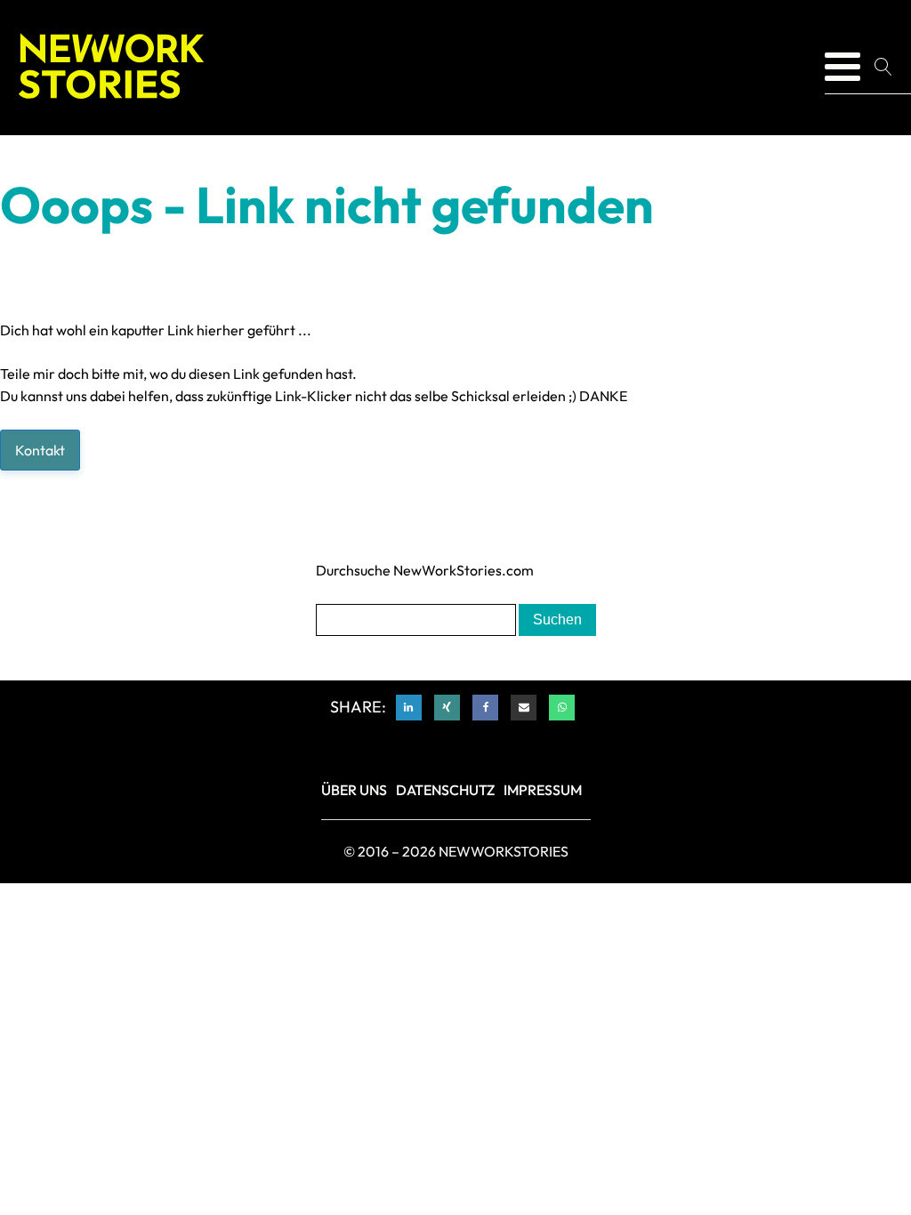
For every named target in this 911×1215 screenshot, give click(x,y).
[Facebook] (485, 707)
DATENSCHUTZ (445, 790)
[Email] (523, 707)
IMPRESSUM (543, 790)
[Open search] (890, 66)
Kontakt (40, 450)
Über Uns (354, 790)
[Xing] (447, 707)
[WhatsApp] (562, 707)
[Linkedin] (409, 707)
